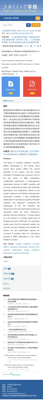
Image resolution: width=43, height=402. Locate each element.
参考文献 (8, 274)
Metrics (6, 284)
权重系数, (23, 154)
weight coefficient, (32, 250)
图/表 (6, 269)
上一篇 (29, 46)
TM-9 (5, 261)
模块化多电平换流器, (19, 151)
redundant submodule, (19, 247)
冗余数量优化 (32, 154)
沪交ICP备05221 (8, 382)
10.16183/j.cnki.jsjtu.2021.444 (21, 33)
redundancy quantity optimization (16, 253)
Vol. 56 (25, 31)
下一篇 (37, 46)
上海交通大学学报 (11, 18)
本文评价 (6, 288)
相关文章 (8, 279)
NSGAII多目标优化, (11, 154)
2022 (20, 31)
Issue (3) (33, 31)
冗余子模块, (34, 151)
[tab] (21, 101)
